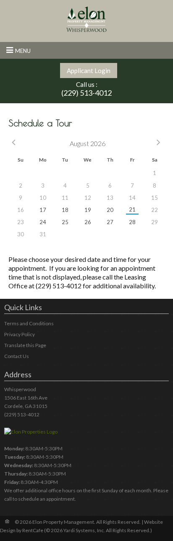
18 (65, 209)
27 (110, 222)
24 (42, 222)
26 (87, 222)
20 (110, 209)
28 (132, 222)
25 (65, 222)
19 (87, 209)
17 (42, 209)
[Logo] (86, 19)
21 (132, 209)
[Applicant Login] (88, 70)
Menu (23, 50)
